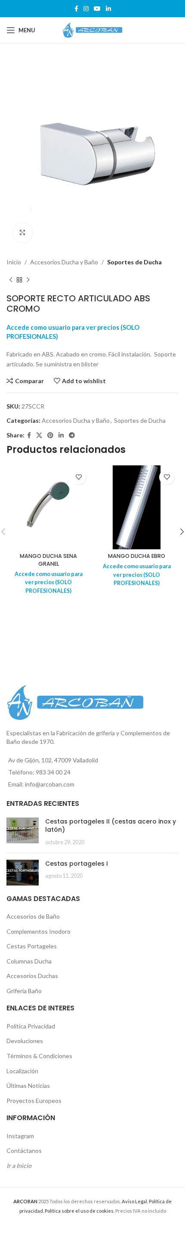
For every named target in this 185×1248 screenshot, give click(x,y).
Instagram (20, 1136)
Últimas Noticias (28, 1085)
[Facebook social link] (76, 9)
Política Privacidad (30, 1026)
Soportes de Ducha (134, 262)
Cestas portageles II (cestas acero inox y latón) (110, 825)
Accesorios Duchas (32, 975)
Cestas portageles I (76, 863)
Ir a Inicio (18, 1165)
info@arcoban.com (49, 784)
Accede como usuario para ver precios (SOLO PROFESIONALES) (49, 582)
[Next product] (28, 280)
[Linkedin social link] (108, 9)
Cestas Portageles (31, 946)
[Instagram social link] (86, 9)
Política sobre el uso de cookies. (79, 1211)
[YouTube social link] (97, 9)
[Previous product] (10, 280)
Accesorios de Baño (33, 916)
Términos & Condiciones (39, 1055)
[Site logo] (92, 29)
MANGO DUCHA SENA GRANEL (48, 559)
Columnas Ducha (29, 961)
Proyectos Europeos (34, 1100)
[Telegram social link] (71, 435)
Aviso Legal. (135, 1201)
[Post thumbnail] (22, 832)
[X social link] (39, 435)
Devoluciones (24, 1040)
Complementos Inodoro (38, 931)
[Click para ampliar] (22, 232)
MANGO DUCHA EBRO (136, 556)
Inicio (13, 262)
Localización (22, 1071)
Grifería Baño (24, 990)
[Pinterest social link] (50, 435)
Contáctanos (24, 1150)
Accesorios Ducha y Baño (64, 262)
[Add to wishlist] (78, 477)
